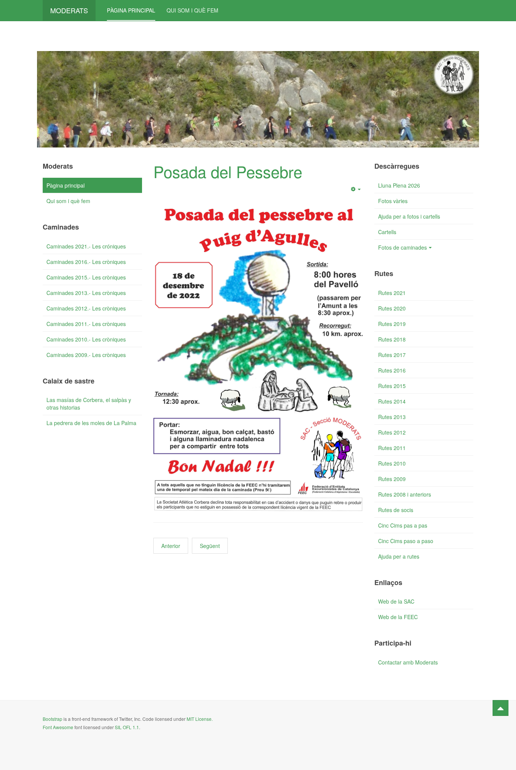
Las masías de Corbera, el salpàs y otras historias (88, 403)
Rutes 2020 (392, 308)
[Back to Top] (500, 708)
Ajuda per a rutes (398, 556)
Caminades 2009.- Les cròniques (86, 355)
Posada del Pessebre (227, 171)
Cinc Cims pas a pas (402, 525)
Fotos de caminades (402, 247)
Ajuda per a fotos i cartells (409, 216)
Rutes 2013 (392, 417)
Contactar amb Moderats (408, 662)
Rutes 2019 (392, 324)
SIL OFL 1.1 (127, 727)
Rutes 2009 (392, 479)
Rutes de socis (395, 510)
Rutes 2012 (392, 432)
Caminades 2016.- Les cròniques (86, 261)
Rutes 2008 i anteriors (404, 494)
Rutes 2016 (392, 370)
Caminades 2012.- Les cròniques (86, 308)
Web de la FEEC (398, 617)
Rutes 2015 (392, 386)
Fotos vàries (393, 201)
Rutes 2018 (392, 339)
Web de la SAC (396, 601)
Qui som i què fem (192, 10)
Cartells (387, 232)
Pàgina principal (131, 10)
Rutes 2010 (392, 463)
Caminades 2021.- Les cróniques (86, 246)
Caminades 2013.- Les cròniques (86, 293)
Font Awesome (58, 727)
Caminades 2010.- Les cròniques (86, 339)
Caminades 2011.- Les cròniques (86, 324)
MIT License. (200, 719)
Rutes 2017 (392, 355)
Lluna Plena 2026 (399, 185)
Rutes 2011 (392, 448)
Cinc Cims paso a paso (405, 541)
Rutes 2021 (392, 293)
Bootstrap (52, 719)
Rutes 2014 (392, 401)
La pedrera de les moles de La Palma (91, 423)
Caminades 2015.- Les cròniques (86, 277)
